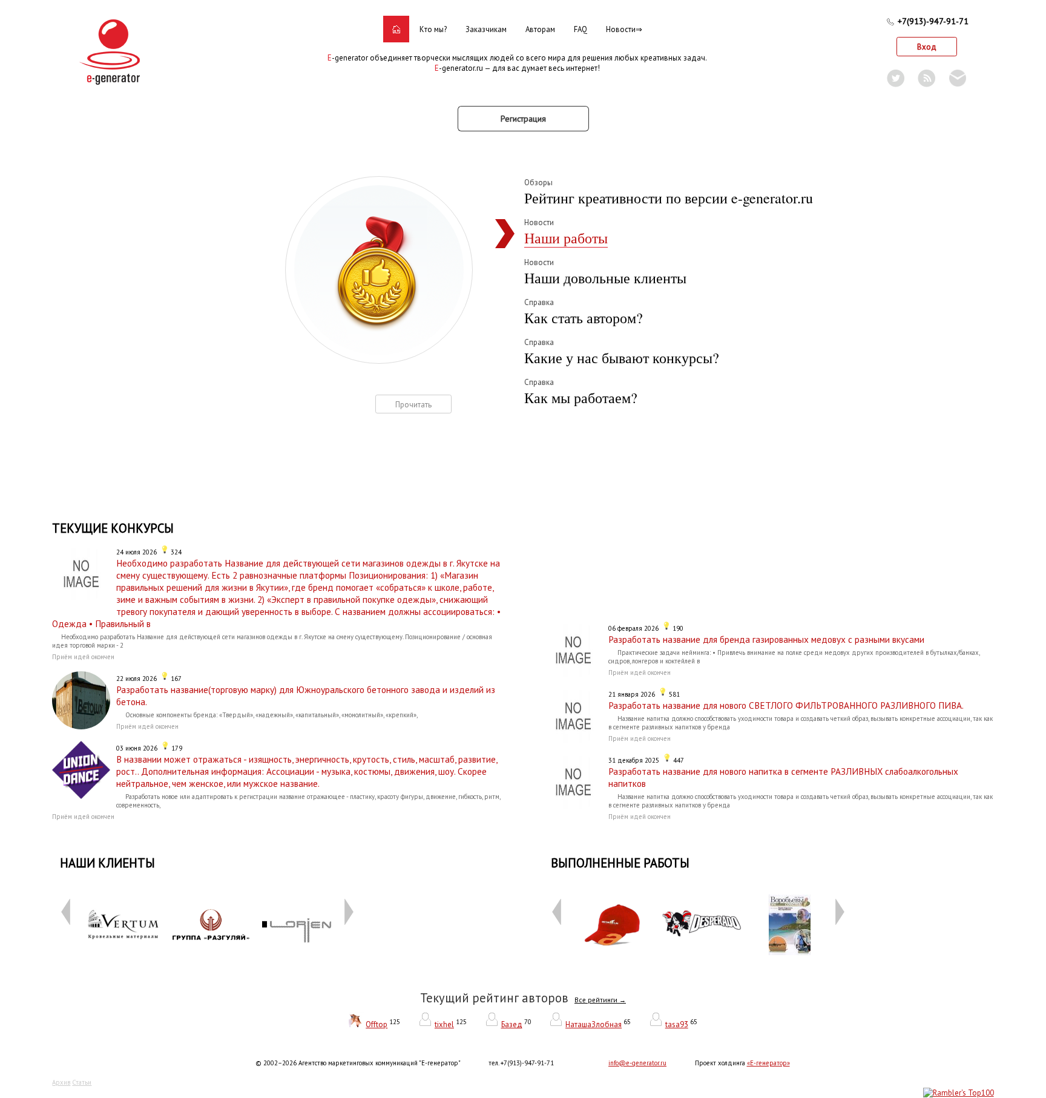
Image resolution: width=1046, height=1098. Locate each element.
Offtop (376, 1024)
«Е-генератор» (768, 1063)
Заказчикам (486, 29)
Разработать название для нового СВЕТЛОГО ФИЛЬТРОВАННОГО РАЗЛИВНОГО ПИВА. (786, 705)
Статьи (81, 1082)
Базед (511, 1024)
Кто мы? (433, 29)
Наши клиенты (107, 863)
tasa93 (676, 1024)
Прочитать (413, 404)
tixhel (444, 1024)
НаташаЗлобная (593, 1024)
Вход (926, 47)
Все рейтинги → (600, 1000)
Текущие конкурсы (113, 528)
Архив (61, 1082)
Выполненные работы (620, 863)
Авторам (540, 29)
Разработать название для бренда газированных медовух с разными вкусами (766, 639)
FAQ (580, 29)
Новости (621, 29)
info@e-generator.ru (637, 1063)
